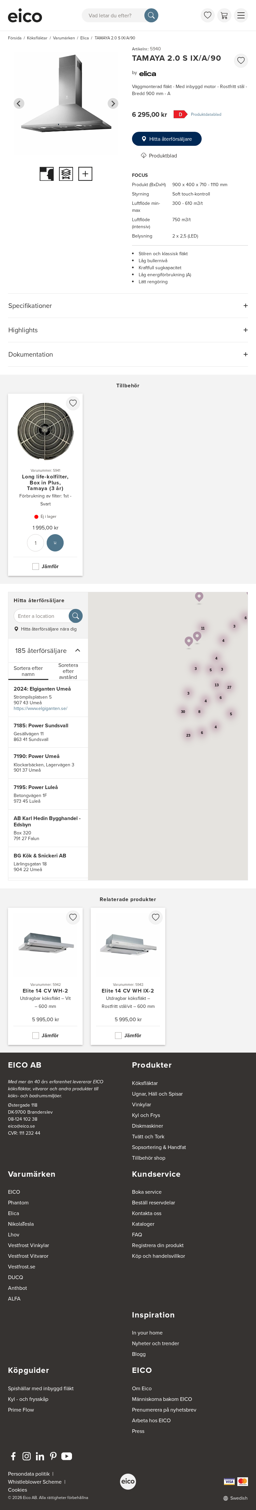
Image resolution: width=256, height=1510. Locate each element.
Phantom (18, 1202)
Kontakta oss (146, 1213)
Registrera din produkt (158, 1245)
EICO (14, 1191)
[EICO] (128, 1482)
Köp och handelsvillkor (158, 1255)
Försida (15, 38)
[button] (197, 638)
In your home (147, 1332)
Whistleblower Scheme (35, 1481)
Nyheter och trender (155, 1343)
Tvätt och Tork (148, 1136)
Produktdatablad (206, 114)
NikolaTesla (21, 1223)
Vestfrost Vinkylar (28, 1245)
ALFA (14, 1298)
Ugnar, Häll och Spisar (157, 1093)
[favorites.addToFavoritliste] (241, 61)
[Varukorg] (224, 15)
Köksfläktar (145, 1083)
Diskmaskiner (147, 1125)
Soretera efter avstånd (68, 671)
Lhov (13, 1234)
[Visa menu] (241, 15)
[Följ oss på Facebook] (13, 1456)
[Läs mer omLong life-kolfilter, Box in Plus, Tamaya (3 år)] (45, 485)
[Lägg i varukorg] (55, 542)
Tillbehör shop (148, 1157)
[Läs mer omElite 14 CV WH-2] (45, 976)
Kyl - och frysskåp (28, 1399)
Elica (13, 1213)
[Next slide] (113, 103)
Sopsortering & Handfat (159, 1147)
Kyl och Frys (146, 1115)
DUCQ (15, 1277)
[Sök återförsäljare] (76, 616)
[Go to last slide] (19, 103)
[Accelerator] (25, 15)
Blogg (139, 1354)
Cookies (17, 1489)
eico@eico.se (21, 1126)
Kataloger (143, 1223)
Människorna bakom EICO (162, 1399)
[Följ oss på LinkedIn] (40, 1456)
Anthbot (17, 1287)
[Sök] (151, 15)
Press (138, 1431)
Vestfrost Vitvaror (28, 1255)
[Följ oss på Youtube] (66, 1456)
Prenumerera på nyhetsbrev (164, 1409)
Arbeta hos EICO (151, 1420)
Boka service (147, 1191)
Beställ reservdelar (153, 1202)
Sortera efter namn (28, 671)
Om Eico (142, 1388)
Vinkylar (141, 1104)
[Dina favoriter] (208, 15)
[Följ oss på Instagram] (26, 1456)
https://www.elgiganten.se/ (40, 708)
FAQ (137, 1234)
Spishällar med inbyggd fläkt (41, 1388)
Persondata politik (29, 1473)
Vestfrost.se (21, 1266)
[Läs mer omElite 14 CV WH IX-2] (128, 976)
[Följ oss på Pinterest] (53, 1456)
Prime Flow (21, 1409)
